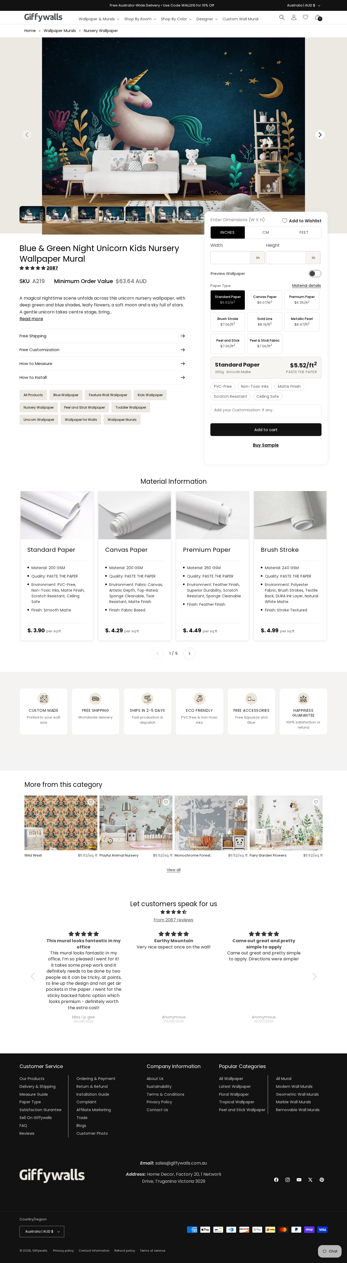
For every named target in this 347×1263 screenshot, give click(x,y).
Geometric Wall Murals (297, 1094)
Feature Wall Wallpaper (108, 395)
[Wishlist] (306, 17)
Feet (304, 232)
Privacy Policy (159, 1102)
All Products (33, 395)
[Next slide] (189, 653)
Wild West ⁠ (33, 855)
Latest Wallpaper (235, 1086)
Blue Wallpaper (65, 395)
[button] (99, 19)
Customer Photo (92, 1133)
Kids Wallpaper (150, 395)
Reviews (27, 1133)
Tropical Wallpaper (236, 1102)
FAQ (23, 1126)
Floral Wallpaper (234, 1094)
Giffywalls (39, 1250)
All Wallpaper (231, 1079)
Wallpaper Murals (60, 30)
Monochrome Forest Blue (192, 855)
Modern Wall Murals (294, 1086)
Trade (82, 1118)
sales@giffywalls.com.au (173, 1163)
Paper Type (30, 1102)
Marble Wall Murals (293, 1102)
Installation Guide (92, 1094)
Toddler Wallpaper (130, 407)
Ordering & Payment (95, 1079)
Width (216, 245)
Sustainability (159, 1086)
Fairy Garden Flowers (268, 855)
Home (30, 30)
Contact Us (157, 1110)
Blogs (81, 1126)
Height (273, 245)
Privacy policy (63, 1250)
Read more (31, 319)
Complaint (86, 1102)
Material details (306, 285)
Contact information (94, 1250)
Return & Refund (92, 1086)
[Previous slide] (157, 653)
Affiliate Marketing (93, 1110)
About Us (155, 1079)
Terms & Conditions (165, 1094)
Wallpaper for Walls (81, 419)
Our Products (32, 1079)
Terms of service (152, 1250)
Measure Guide (34, 1094)
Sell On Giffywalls (36, 1118)
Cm (265, 232)
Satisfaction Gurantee (41, 1110)
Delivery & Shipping (38, 1086)
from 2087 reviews (173, 920)
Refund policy (124, 1250)
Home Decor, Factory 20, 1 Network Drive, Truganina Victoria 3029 (173, 1177)
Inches (227, 232)
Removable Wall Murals (298, 1110)
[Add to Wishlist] (90, 802)
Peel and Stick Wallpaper (84, 407)
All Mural (283, 1079)
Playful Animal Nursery (118, 855)
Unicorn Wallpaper (39, 419)
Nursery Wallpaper (101, 30)
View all (174, 870)
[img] (173, 912)
